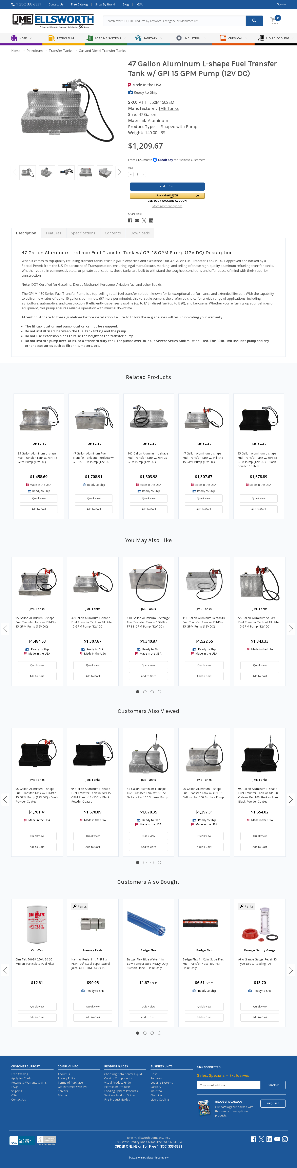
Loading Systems (162, 1082)
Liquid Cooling (160, 1099)
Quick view (39, 498)
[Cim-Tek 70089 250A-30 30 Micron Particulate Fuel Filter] (37, 925)
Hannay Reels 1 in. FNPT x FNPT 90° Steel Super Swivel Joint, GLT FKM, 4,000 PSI (90, 963)
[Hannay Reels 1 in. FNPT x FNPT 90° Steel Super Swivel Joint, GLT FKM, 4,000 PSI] (93, 925)
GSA (140, 4)
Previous (14, 172)
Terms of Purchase (70, 1082)
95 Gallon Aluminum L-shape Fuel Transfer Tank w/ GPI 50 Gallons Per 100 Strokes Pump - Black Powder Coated (259, 795)
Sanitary (156, 1087)
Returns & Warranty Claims (29, 1082)
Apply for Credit (21, 1078)
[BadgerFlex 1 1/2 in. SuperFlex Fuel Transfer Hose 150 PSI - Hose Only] (204, 925)
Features (53, 233)
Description (26, 233)
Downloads (140, 233)
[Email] (137, 220)
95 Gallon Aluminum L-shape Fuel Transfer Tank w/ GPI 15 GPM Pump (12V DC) (37, 457)
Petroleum (157, 1078)
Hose (154, 1074)
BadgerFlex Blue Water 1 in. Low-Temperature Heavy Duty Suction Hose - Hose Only (147, 963)
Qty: (130, 167)
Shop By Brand (105, 4)
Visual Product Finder (118, 1082)
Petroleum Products (117, 1087)
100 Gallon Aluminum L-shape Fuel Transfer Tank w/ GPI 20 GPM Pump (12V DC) (148, 457)
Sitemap (63, 1095)
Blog (126, 4)
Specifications (83, 233)
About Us (64, 1074)
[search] (254, 21)
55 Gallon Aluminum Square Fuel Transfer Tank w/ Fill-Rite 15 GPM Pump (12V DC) (258, 622)
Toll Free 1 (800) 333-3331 (162, 1146)
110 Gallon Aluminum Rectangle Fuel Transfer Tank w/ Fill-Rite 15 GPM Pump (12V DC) (204, 622)
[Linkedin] (151, 220)
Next (119, 172)
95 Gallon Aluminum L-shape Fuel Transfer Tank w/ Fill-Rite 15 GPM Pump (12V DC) (36, 622)
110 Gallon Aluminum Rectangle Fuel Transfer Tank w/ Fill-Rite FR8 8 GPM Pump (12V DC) (148, 622)
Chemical (156, 1095)
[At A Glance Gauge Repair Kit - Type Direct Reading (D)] (260, 925)
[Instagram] (285, 1139)
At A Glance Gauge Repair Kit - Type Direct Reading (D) (258, 961)
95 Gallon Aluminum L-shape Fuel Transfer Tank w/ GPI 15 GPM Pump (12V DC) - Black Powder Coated (257, 459)
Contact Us (56, 4)
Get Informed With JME (73, 1087)
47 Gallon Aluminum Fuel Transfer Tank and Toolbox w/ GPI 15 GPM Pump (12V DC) (93, 457)
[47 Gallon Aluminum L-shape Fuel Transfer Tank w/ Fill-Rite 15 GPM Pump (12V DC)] (93, 583)
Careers (63, 1091)
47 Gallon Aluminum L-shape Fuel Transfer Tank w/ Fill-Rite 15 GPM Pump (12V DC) (203, 457)
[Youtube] (277, 1139)
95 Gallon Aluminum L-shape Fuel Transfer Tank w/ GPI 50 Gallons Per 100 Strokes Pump (203, 793)
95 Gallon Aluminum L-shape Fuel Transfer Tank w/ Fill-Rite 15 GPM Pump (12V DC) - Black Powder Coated (37, 795)
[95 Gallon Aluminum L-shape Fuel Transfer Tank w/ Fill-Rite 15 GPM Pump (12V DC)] (37, 583)
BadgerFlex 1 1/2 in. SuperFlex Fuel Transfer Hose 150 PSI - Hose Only (203, 963)
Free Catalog (79, 4)
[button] (167, 197)
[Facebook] (130, 220)
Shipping (16, 1091)
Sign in (281, 4)
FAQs (14, 1087)
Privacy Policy (67, 1078)
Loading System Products (121, 1091)
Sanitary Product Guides (120, 1095)
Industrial (156, 1091)
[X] (144, 220)
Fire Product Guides (117, 1099)
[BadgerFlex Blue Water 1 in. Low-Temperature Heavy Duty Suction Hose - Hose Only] (148, 925)
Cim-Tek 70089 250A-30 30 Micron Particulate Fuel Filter (35, 961)
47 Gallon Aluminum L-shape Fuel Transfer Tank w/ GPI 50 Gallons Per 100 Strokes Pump (147, 793)
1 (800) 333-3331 (28, 4)
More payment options (167, 206)
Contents (113, 233)
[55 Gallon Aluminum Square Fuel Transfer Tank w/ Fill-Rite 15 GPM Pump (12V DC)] (260, 583)
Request (273, 1103)
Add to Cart (39, 509)
